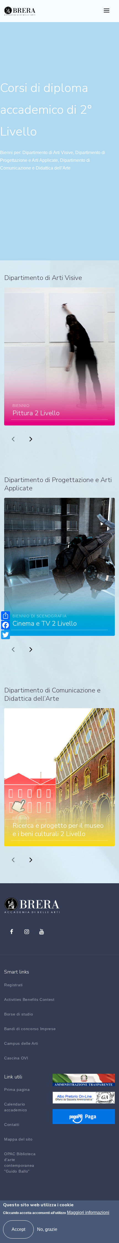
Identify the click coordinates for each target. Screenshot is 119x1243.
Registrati (13, 985)
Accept (18, 1229)
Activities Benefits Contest (29, 999)
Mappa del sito (18, 1139)
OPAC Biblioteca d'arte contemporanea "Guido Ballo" (20, 1162)
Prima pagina (17, 1089)
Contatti (11, 1124)
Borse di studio (18, 1014)
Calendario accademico (15, 1107)
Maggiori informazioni (88, 1212)
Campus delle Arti (21, 1043)
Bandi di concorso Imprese (30, 1029)
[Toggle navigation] (106, 11)
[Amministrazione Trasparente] (84, 1079)
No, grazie (47, 1229)
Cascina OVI (16, 1058)
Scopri (96, 294)
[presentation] (13, 439)
